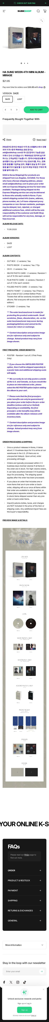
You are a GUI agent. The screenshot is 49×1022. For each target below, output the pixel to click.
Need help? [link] (41, 140)
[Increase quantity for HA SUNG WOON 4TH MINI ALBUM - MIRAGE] (16, 109)
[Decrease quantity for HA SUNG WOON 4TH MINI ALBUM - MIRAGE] (5, 109)
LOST (19, 99)
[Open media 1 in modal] (41, 20)
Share (8, 139)
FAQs (26, 855)
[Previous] (4, 3)
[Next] (45, 3)
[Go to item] (21, 63)
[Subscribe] (41, 971)
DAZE (7, 99)
